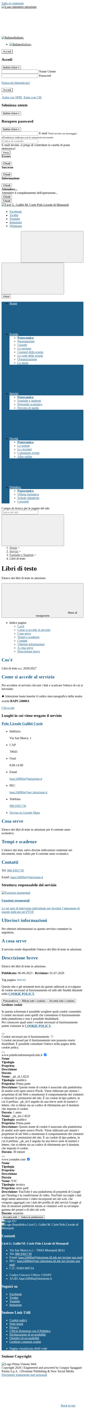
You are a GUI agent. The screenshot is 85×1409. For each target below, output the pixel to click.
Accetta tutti (62, 1000)
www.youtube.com (14, 1159)
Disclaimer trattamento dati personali (24, 1375)
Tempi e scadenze (28, 637)
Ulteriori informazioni (30, 644)
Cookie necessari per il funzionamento (26, 1036)
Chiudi (6, 163)
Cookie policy (18, 1320)
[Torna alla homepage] (42, 205)
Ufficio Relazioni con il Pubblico (30, 1331)
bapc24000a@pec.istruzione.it (28, 792)
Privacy (14, 1327)
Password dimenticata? (16, 83)
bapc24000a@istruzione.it (25, 778)
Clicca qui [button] (8, 707)
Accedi (7, 51)
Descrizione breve (28, 651)
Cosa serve (24, 633)
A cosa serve (25, 647)
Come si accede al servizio (33, 630)
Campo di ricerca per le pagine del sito (25, 508)
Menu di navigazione (56, 614)
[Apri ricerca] (52, 247)
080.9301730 (17, 806)
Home (13, 547)
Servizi (13, 551)
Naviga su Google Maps (24, 812)
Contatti (22, 640)
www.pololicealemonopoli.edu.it (22, 1055)
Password (45, 75)
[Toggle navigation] (33, 278)
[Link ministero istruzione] (19, 7)
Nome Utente (47, 71)
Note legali (16, 1323)
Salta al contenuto (13, 3)
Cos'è (20, 626)
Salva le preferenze (32, 1217)
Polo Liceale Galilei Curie (22, 723)
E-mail (43, 133)
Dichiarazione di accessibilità (27, 1334)
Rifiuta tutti (33, 1000)
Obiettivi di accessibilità (24, 1338)
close (6, 296)
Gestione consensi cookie (25, 1341)
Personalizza (10, 1000)
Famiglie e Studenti (21, 555)
